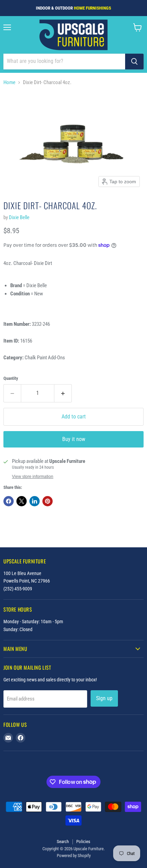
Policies (83, 841)
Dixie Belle (19, 217)
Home (9, 82)
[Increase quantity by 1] (63, 393)
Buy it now (73, 439)
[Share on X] (21, 501)
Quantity (10, 378)
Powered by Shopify (74, 855)
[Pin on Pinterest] (47, 501)
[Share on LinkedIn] (34, 501)
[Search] (134, 61)
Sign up (104, 698)
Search (63, 841)
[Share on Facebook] (8, 501)
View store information (32, 476)
